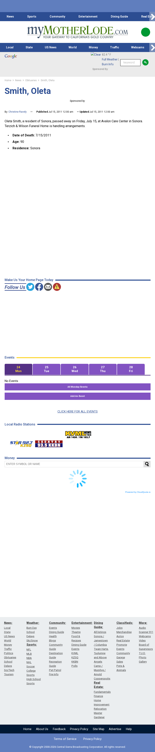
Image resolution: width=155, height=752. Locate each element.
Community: (57, 623)
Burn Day (31, 627)
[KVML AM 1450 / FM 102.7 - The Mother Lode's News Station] (78, 433)
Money (93, 47)
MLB (29, 653)
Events (53, 627)
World (73, 47)
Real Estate (123, 640)
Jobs (119, 627)
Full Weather (110, 59)
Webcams (137, 47)
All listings (100, 632)
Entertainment (88, 16)
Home (27, 729)
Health (53, 636)
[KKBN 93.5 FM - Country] (48, 442)
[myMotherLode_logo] (77, 32)
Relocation (100, 708)
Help (129, 729)
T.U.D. (142, 653)
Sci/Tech (9, 670)
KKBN (74, 661)
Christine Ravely (17, 111)
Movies (75, 627)
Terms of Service (65, 739)
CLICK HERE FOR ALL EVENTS (78, 411)
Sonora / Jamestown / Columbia (101, 640)
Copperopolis (102, 678)
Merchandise (124, 632)
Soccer (30, 666)
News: (8, 623)
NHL (28, 662)
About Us (42, 729)
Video (142, 640)
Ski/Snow (32, 640)
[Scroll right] (152, 16)
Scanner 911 (146, 632)
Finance (98, 696)
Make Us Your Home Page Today (29, 280)
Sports (31, 16)
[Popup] (145, 32)
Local (10, 47)
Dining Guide (119, 16)
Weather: (32, 623)
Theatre (76, 632)
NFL (28, 649)
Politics (8, 653)
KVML (74, 653)
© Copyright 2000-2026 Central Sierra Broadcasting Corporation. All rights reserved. (77, 746)
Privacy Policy (79, 729)
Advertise (115, 729)
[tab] (18, 369)
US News (51, 47)
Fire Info (54, 674)
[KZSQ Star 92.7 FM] (19, 442)
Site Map (98, 729)
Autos (120, 636)
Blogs (52, 640)
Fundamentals (102, 691)
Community (57, 16)
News (10, 16)
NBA (29, 658)
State (29, 47)
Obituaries (10, 657)
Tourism (9, 674)
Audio (142, 627)
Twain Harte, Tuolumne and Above (101, 653)
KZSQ (74, 657)
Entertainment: (81, 623)
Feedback (59, 729)
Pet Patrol (55, 670)
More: (143, 623)
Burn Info (108, 64)
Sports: (31, 644)
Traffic (114, 47)
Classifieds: (124, 623)
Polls (74, 665)
